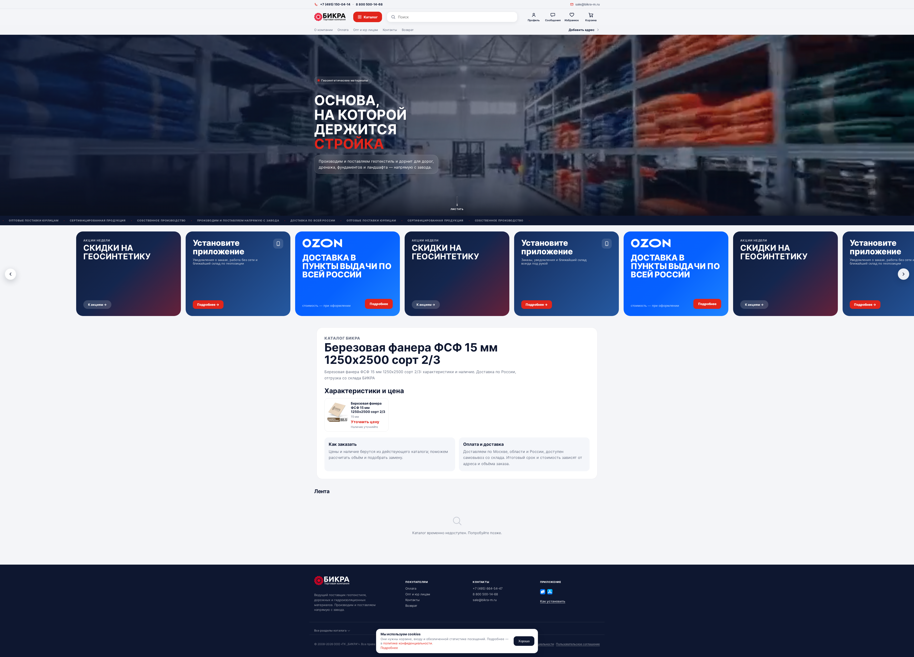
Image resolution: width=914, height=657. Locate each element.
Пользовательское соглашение (578, 644)
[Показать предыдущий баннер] (10, 274)
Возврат (408, 30)
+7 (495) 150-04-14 (335, 4)
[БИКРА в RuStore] (542, 592)
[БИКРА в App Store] (549, 592)
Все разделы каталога (330, 630)
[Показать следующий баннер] (903, 274)
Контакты (390, 30)
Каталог (371, 17)
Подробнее (389, 648)
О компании (323, 30)
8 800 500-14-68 (369, 4)
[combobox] (455, 17)
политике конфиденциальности (407, 643)
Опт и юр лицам (365, 30)
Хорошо (524, 641)
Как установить (552, 601)
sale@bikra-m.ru (587, 4)
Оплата (343, 30)
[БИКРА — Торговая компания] (330, 17)
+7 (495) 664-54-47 (487, 588)
